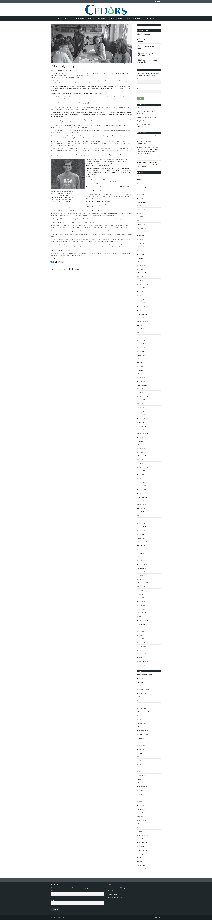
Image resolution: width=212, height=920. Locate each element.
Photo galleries (142, 786)
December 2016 (142, 530)
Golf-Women (142, 723)
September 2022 (143, 321)
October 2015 (142, 579)
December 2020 (142, 385)
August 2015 (142, 586)
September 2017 (143, 504)
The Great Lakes (142, 842)
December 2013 (142, 650)
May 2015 (141, 590)
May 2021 (141, 366)
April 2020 (141, 407)
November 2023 (142, 276)
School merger (142, 805)
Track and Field (142, 850)
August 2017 (142, 508)
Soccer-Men (141, 809)
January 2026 (142, 191)
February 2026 (142, 187)
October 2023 (142, 280)
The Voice (141, 846)
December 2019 (142, 422)
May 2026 (141, 176)
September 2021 (143, 359)
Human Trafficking (143, 742)
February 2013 (142, 665)
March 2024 (141, 262)
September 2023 (143, 284)
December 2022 (142, 310)
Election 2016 (142, 708)
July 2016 (141, 549)
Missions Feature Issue (144, 756)
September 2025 (143, 205)
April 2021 (141, 370)
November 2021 (142, 351)
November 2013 (142, 654)
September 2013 (143, 661)
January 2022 (142, 344)
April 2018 (141, 478)
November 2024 (142, 235)
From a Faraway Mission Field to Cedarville (148, 61)
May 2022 (141, 329)
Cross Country (142, 700)
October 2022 (142, 318)
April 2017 (141, 515)
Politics (140, 794)
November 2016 (142, 534)
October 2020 (142, 392)
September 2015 (143, 583)
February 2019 (142, 448)
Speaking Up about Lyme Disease (146, 48)
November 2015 (142, 575)
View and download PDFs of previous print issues (122, 888)
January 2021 (142, 381)
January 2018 (142, 489)
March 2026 (141, 183)
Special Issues (142, 824)
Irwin (140, 156)
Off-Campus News (103, 18)
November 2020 (142, 388)
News (139, 764)
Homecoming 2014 (143, 730)
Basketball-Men (142, 682)
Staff (66, 18)
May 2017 (141, 512)
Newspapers (141, 768)
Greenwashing (142, 727)
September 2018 (143, 467)
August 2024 (142, 247)
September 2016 (143, 542)
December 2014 (142, 609)
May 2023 (141, 291)
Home (60, 18)
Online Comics (142, 775)
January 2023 (142, 306)
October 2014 (142, 616)
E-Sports (140, 704)
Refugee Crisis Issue (144, 798)
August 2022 (142, 325)
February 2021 (142, 377)
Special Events (142, 820)
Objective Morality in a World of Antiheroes (148, 41)
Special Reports (137, 18)
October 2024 (142, 239)
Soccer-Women (142, 813)
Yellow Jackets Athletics (115, 897)
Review (140, 801)
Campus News (91, 18)
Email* (138, 88)
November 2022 (142, 314)
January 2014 (142, 646)
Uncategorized (142, 854)
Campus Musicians (143, 689)
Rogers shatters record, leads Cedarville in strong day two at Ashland (148, 164)
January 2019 (142, 452)
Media (120, 18)
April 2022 (141, 332)
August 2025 (142, 209)
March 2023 (141, 299)
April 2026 (141, 179)
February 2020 (142, 415)
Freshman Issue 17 (143, 712)
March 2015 (141, 598)
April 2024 (141, 258)
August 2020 (142, 400)
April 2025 (141, 217)
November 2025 (142, 198)
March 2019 (141, 445)
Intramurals (141, 749)
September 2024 (143, 243)
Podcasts (140, 790)
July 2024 (141, 250)
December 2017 (142, 493)
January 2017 (142, 527)
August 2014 (142, 624)
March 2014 (141, 639)
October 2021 (142, 355)
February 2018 (142, 486)
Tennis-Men (141, 839)
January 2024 (142, 269)
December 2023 (142, 273)
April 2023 (141, 295)
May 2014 (141, 631)
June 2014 (141, 628)
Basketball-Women (143, 686)
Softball (140, 816)
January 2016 (142, 568)
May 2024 (141, 254)
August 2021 (142, 362)
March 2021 (141, 374)
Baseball (140, 678)
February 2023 (142, 303)
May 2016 (141, 553)
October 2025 (142, 202)
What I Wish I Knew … (145, 35)
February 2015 (142, 601)
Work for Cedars (150, 18)
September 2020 (143, 396)
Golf (139, 719)
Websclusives (142, 865)
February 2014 (142, 642)
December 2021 (142, 347)
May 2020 (141, 403)
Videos (140, 857)
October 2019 (142, 430)
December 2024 (142, 232)
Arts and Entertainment (145, 674)
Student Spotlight (143, 835)
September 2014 (143, 620)
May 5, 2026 (128, 63)
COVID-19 (141, 697)
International (142, 745)
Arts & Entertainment (77, 18)
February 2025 (142, 224)
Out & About (142, 783)
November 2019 (142, 426)
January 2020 (142, 418)
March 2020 (141, 411)
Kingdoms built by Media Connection (146, 54)
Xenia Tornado (142, 869)
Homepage (141, 738)
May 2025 (141, 213)
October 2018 (142, 463)
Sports (113, 18)
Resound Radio (112, 894)
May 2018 (141, 474)
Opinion (127, 18)
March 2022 (141, 336)
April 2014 (141, 635)
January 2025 (142, 228)
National (140, 760)
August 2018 (142, 471)
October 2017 (142, 501)
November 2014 (142, 613)
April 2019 (141, 441)
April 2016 (141, 557)
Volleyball (141, 861)
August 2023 (142, 288)
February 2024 (142, 265)
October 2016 (142, 538)
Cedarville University (114, 891)
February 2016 (142, 564)
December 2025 (142, 194)
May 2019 (141, 437)
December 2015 (142, 571)
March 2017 (141, 519)
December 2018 (142, 456)
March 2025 (141, 220)
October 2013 (142, 657)
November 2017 (142, 497)
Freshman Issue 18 (143, 715)
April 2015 (141, 594)
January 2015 (142, 605)
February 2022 (142, 340)
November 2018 (142, 459)
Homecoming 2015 (143, 734)
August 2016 (142, 545)
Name (138, 79)
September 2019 (143, 433)
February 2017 (142, 523)
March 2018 (141, 482)
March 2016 (141, 560)
